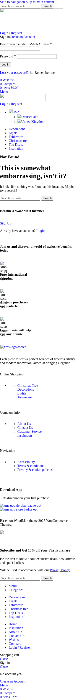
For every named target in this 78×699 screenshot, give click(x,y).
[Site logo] (31, 29)
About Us (24, 424)
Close (4, 659)
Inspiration (24, 435)
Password (8, 56)
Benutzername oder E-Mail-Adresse (26, 44)
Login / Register (20, 647)
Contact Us (25, 427)
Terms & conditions (30, 466)
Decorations (25, 389)
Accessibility (26, 462)
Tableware (24, 397)
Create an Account (22, 37)
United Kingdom (32, 121)
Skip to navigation (13, 2)
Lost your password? (14, 72)
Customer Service (29, 431)
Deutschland (29, 117)
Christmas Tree (27, 385)
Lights (21, 393)
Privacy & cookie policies (34, 469)
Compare (15, 643)
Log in (5, 64)
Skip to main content (40, 2)
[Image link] (29, 348)
